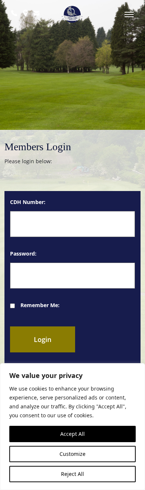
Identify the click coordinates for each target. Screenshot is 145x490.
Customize (72, 453)
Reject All (72, 473)
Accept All (72, 433)
